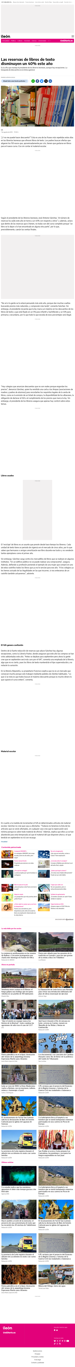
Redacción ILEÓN (43, 1030)
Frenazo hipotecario (29, 2)
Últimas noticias (7, 1162)
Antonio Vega (42, 996)
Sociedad (27, 41)
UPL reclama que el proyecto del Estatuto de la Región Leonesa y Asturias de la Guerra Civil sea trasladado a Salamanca (55, 1088)
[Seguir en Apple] (57, 1330)
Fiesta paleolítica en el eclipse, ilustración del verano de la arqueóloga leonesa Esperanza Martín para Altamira (18, 1056)
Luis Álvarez (42, 960)
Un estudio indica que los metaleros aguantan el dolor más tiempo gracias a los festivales (18, 1189)
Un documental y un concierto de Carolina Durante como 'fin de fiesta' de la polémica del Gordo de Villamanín (55, 1056)
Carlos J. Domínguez (7, 1092)
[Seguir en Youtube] (68, 1341)
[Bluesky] (41, 81)
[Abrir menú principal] (73, 36)
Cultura (20, 41)
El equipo (37, 1354)
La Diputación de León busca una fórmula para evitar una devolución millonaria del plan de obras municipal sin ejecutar (55, 991)
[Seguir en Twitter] (57, 1341)
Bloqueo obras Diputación (18, 2)
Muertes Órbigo (48, 2)
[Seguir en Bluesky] (55, 1341)
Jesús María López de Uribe (9, 1061)
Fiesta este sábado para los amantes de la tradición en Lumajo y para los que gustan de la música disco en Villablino (55, 955)
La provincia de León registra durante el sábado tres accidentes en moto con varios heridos (18, 1153)
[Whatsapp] (33, 81)
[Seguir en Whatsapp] (57, 1343)
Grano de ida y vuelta (39, 2)
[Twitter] (46, 81)
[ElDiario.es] (66, 41)
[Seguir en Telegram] (62, 1341)
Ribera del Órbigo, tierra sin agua (51, 1286)
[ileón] (12, 1328)
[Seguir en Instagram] (65, 1341)
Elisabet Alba (5, 996)
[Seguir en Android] (54, 1330)
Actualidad (5, 41)
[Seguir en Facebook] (59, 1341)
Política (13, 41)
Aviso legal (37, 1359)
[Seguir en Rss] (60, 1343)
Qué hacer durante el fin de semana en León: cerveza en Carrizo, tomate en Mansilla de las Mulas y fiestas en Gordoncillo (54, 1024)
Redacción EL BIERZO (7, 960)
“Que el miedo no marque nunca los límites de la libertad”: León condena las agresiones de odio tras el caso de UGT (17, 1023)
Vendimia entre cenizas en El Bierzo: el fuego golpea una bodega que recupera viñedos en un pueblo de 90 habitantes (17, 991)
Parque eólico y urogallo (58, 2)
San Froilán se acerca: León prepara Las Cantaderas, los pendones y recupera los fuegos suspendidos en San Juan (54, 1153)
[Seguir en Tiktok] (55, 1343)
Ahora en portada (8, 965)
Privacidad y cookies (37, 1357)
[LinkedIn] (50, 81)
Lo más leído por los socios (11, 928)
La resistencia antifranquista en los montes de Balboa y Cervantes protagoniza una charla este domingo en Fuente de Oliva (18, 955)
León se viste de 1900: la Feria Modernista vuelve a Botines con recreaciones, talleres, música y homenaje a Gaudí (18, 1088)
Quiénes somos (37, 1351)
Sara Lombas (42, 1061)
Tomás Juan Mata (43, 1288)
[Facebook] (37, 81)
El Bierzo (50, 41)
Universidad (42, 41)
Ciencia (34, 41)
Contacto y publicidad (37, 1362)
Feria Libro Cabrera (68, 2)
